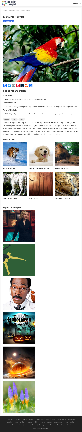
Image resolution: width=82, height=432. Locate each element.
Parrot (22, 119)
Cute (16, 422)
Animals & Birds (14, 11)
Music (20, 425)
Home (5, 11)
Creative (9, 422)
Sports (52, 425)
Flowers (42, 422)
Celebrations (62, 419)
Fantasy (29, 422)
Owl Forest (33, 198)
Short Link (7, 95)
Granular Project (43, 428)
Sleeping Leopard (62, 198)
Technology (60, 425)
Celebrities (71, 419)
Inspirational (58, 422)
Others (34, 425)
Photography (43, 425)
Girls (35, 422)
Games (49, 422)
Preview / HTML (9, 103)
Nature (14, 119)
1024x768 (6, 119)
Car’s (53, 419)
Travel (68, 425)
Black (47, 419)
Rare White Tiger (10, 198)
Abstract (9, 419)
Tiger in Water (9, 168)
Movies (14, 425)
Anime (25, 419)
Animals (17, 419)
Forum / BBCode (10, 110)
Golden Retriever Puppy (39, 168)
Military (72, 422)
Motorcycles (39, 419)
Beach (31, 419)
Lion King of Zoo (62, 168)
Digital (22, 422)
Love (66, 422)
